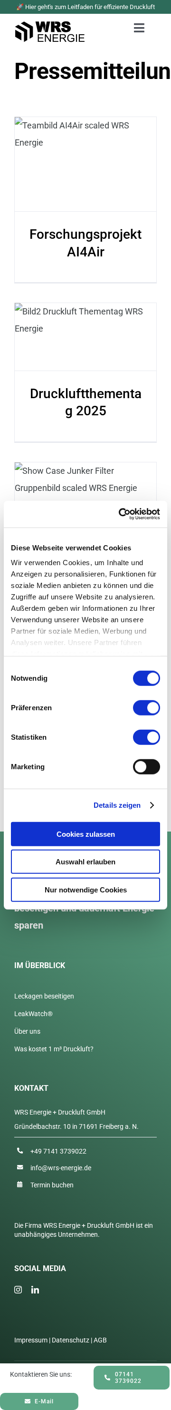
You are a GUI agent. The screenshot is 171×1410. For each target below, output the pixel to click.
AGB (100, 1340)
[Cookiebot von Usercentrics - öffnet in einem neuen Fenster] (120, 514)
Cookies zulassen (86, 834)
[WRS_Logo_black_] (50, 25)
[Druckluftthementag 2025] (85, 337)
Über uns (27, 1031)
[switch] (146, 707)
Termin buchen (52, 1185)
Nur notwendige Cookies (86, 889)
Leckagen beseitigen (44, 996)
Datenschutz (70, 1340)
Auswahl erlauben (85, 862)
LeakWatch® (33, 1014)
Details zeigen (117, 805)
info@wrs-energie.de (60, 1168)
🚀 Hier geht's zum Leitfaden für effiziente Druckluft (85, 7)
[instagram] (18, 1289)
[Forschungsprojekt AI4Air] (85, 164)
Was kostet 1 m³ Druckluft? (54, 1049)
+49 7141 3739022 (58, 1151)
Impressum (31, 1340)
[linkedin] (35, 1289)
